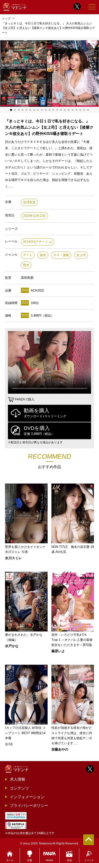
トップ (6, 18)
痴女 (43, 255)
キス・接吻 (61, 255)
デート (27, 255)
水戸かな (12, 646)
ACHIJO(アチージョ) (37, 242)
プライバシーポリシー (29, 805)
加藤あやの (59, 749)
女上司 (81, 255)
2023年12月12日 (34, 216)
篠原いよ (58, 651)
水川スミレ (13, 558)
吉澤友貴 (29, 202)
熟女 (26, 265)
